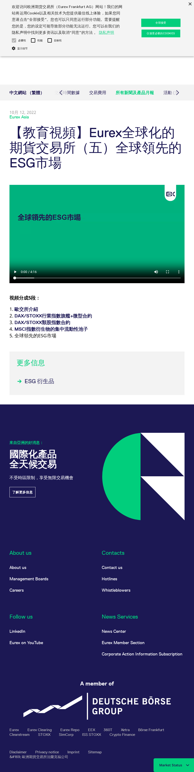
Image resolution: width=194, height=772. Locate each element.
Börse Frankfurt (151, 730)
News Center (114, 631)
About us (17, 567)
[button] (14, 40)
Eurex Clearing (40, 730)
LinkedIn (17, 631)
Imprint (73, 752)
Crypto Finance (122, 734)
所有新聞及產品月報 (135, 92)
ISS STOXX (92, 734)
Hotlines (109, 578)
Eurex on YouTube (26, 642)
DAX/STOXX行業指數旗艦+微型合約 (53, 315)
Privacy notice (47, 752)
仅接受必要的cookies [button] (161, 33)
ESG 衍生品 (39, 381)
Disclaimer (18, 752)
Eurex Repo (70, 730)
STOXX (44, 734)
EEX (92, 730)
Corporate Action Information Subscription (142, 653)
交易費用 (97, 92)
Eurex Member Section (123, 642)
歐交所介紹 (26, 309)
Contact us (112, 567)
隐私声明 (106, 32)
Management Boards (28, 578)
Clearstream (20, 734)
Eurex (14, 730)
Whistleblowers (116, 590)
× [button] (190, 4)
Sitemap (95, 752)
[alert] (97, 28)
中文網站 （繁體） (26, 92)
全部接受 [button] (160, 22)
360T (108, 730)
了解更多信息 (22, 492)
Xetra (126, 730)
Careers (16, 590)
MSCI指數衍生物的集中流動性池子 (51, 329)
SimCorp (67, 734)
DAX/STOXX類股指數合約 (42, 322)
